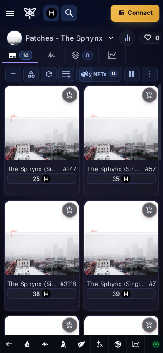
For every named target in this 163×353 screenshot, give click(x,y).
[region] (81, 209)
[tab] (20, 55)
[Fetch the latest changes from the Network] (49, 74)
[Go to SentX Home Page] (30, 14)
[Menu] (10, 13)
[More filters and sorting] (150, 74)
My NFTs (99, 73)
